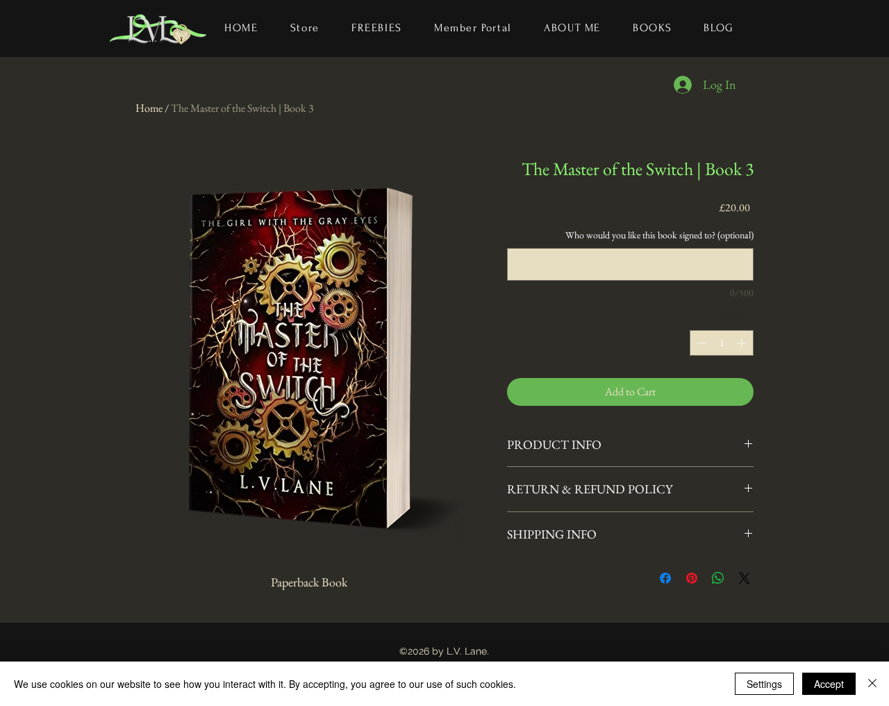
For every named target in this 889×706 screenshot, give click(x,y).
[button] (652, 28)
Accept (829, 684)
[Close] (872, 684)
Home (149, 108)
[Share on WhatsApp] (718, 578)
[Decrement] (700, 343)
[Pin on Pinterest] (691, 578)
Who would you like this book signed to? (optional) (659, 235)
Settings (764, 684)
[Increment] (742, 343)
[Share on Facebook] (665, 578)
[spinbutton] (721, 343)
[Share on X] (744, 578)
